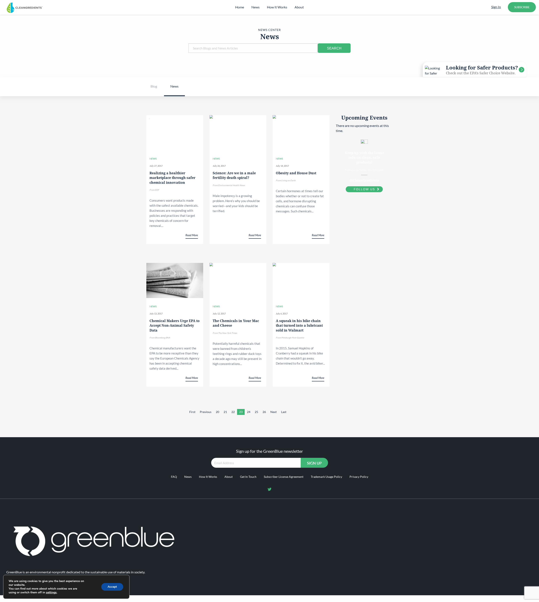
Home (239, 7)
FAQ (174, 476)
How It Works (277, 7)
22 (233, 412)
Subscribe (522, 7)
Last (283, 412)
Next (273, 412)
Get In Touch (248, 476)
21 (225, 412)
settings (51, 592)
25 (256, 412)
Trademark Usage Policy (326, 476)
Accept (112, 587)
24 (248, 412)
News (255, 7)
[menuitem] (239, 7)
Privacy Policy (359, 476)
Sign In (496, 7)
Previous (205, 412)
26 (264, 412)
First (192, 412)
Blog (154, 86)
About (299, 7)
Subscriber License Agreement (283, 476)
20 (217, 412)
